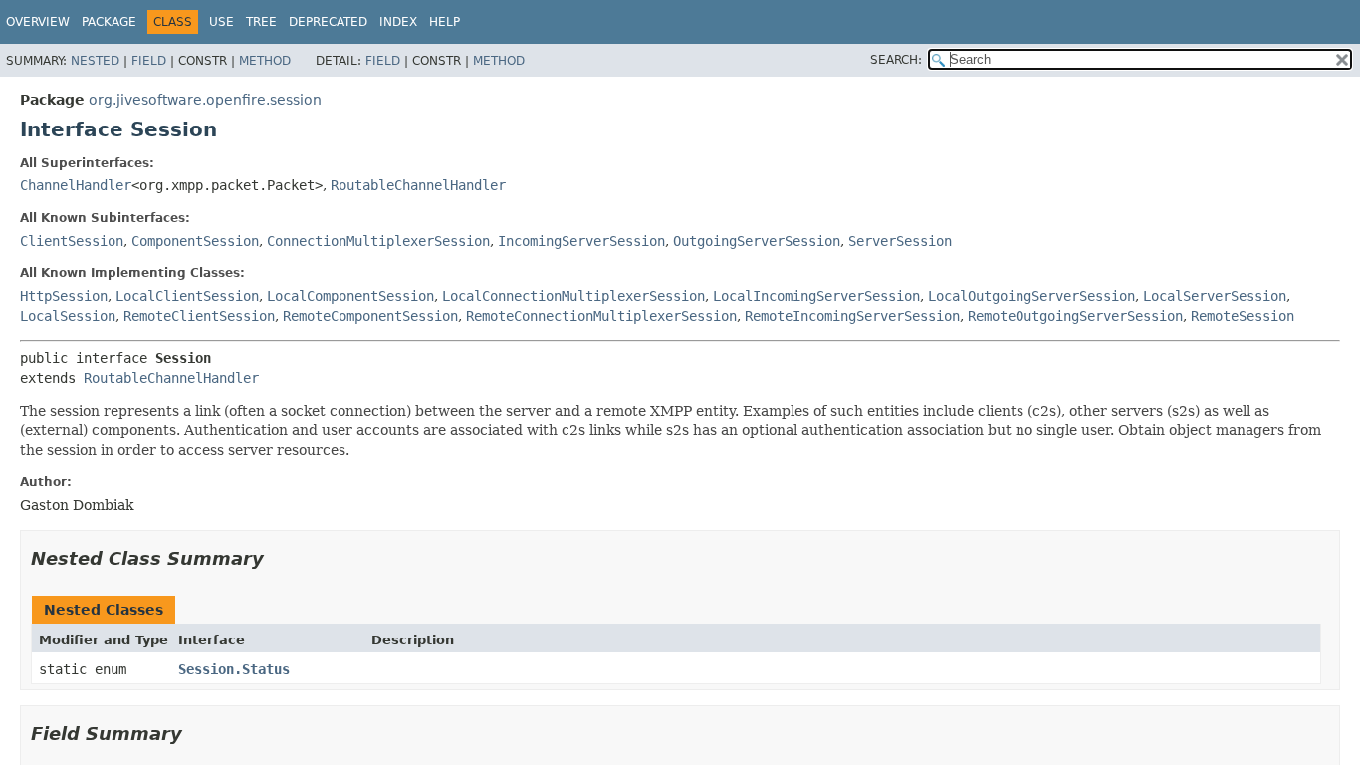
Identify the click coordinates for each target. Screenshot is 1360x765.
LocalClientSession (187, 296)
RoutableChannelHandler (418, 185)
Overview (38, 22)
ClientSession (71, 241)
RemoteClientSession (199, 316)
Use (221, 22)
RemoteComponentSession (370, 316)
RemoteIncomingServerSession (852, 316)
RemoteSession (1242, 316)
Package (109, 22)
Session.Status (234, 669)
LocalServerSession (1214, 296)
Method (265, 61)
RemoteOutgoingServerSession (1075, 316)
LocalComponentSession (350, 296)
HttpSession (64, 296)
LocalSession (67, 316)
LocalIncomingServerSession (816, 296)
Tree (261, 22)
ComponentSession (195, 241)
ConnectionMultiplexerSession (378, 241)
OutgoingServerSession (756, 241)
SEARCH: (896, 60)
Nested (95, 61)
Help (444, 22)
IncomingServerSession (581, 241)
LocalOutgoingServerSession (1031, 296)
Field (148, 61)
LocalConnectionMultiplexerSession (573, 296)
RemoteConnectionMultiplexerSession (601, 316)
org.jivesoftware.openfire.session (205, 100)
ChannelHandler (75, 185)
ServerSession (900, 241)
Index (398, 22)
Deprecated (328, 22)
